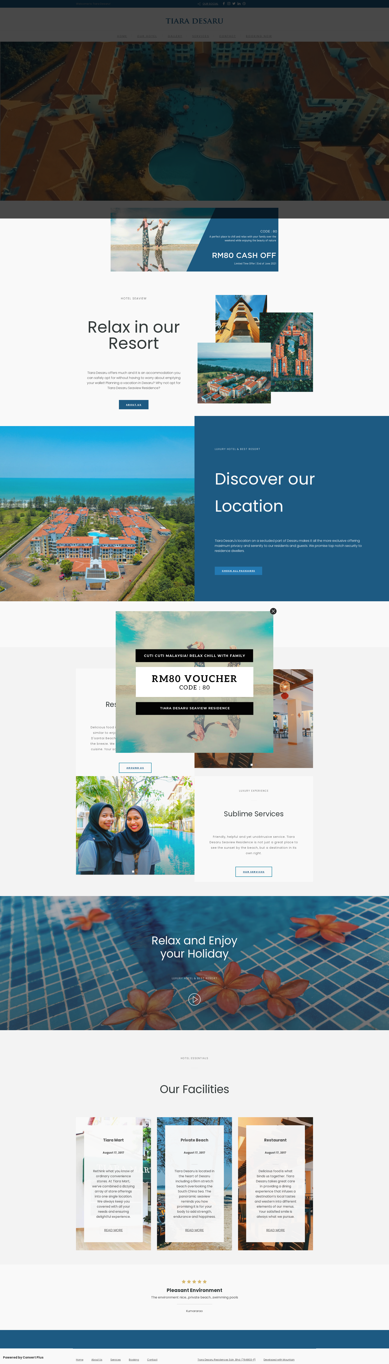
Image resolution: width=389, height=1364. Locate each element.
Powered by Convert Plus (23, 1357)
